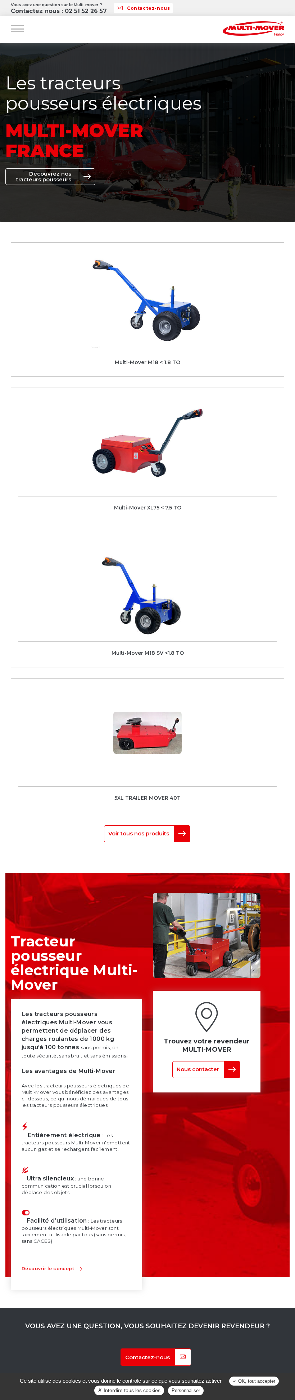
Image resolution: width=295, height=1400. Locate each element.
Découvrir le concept (48, 1268)
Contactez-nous (148, 8)
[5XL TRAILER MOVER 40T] (147, 745)
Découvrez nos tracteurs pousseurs (43, 176)
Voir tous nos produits (138, 833)
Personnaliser (186, 1390)
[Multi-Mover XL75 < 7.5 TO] (147, 455)
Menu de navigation (17, 28)
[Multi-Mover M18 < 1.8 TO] (147, 309)
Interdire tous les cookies (131, 1390)
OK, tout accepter (256, 1381)
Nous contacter (198, 1069)
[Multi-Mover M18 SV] (147, 600)
